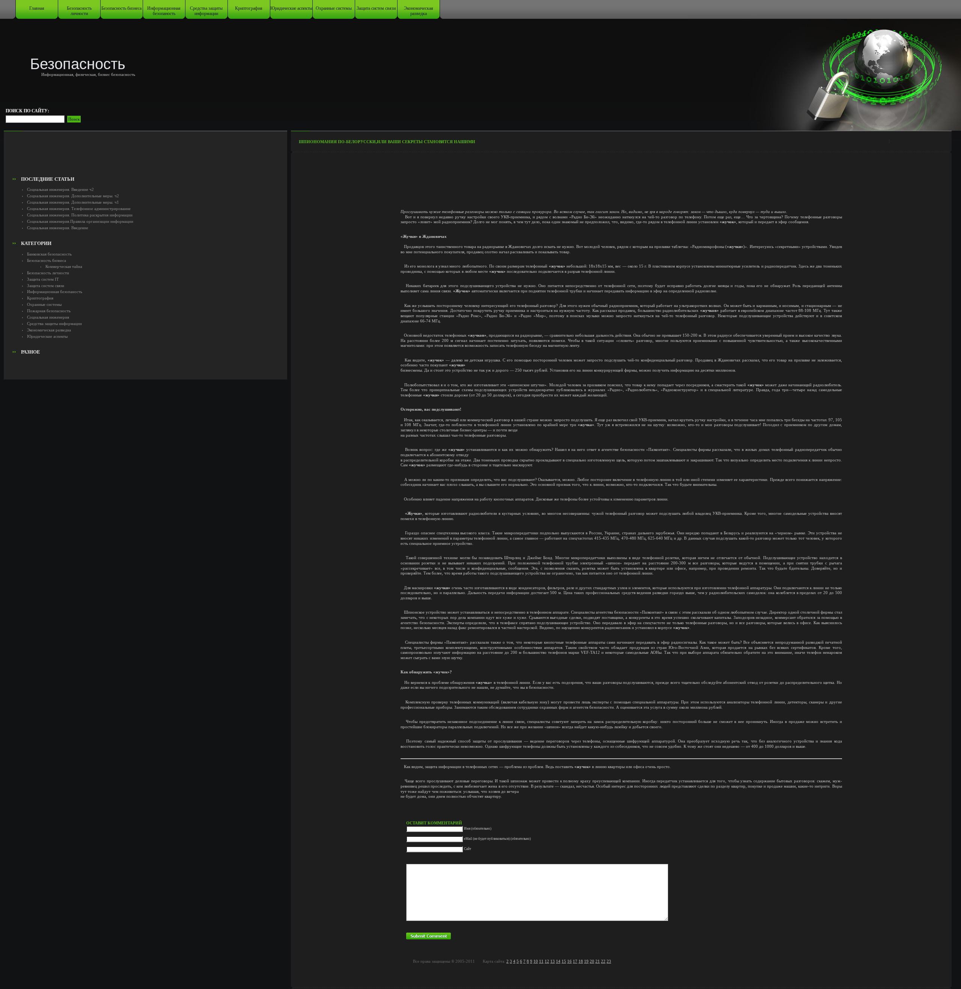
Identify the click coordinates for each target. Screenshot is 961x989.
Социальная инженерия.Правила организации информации (80, 221)
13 (552, 961)
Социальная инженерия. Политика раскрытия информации (80, 215)
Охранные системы (334, 8)
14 (558, 961)
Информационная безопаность (164, 11)
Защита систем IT (43, 279)
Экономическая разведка (418, 11)
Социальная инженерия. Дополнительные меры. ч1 (73, 202)
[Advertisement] (146, 156)
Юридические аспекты (291, 8)
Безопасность (77, 64)
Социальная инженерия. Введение (57, 227)
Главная (36, 8)
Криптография (248, 8)
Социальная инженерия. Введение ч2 (60, 189)
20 (592, 961)
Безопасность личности (79, 11)
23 (609, 961)
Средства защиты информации (206, 11)
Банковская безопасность (49, 254)
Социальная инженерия (48, 317)
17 (575, 961)
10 (535, 961)
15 (564, 961)
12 (547, 961)
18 (580, 961)
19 (586, 961)
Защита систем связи (376, 8)
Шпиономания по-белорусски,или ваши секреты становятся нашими (387, 141)
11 (541, 961)
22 (603, 961)
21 (597, 961)
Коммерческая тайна (63, 266)
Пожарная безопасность (49, 310)
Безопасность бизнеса (121, 8)
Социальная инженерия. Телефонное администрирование (79, 208)
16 (569, 961)
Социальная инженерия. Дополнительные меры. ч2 (73, 196)
